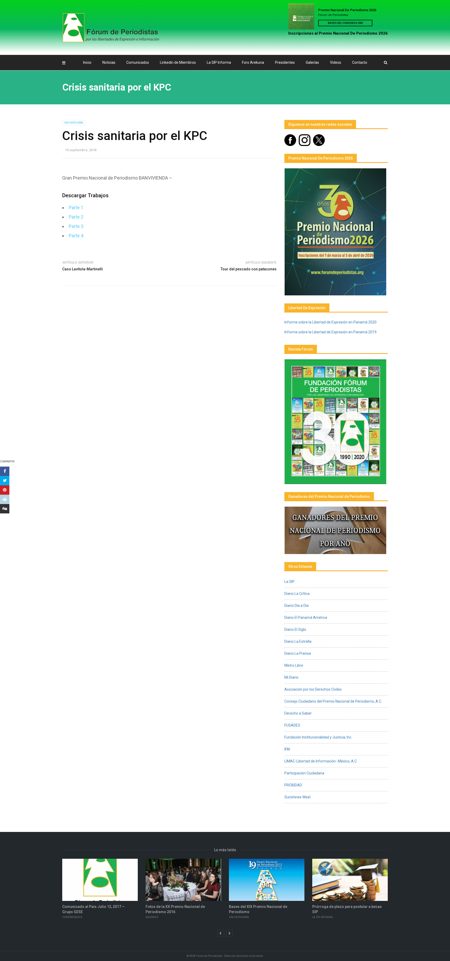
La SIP (289, 582)
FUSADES (292, 725)
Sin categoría (73, 122)
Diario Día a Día (296, 605)
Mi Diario (291, 677)
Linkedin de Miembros (178, 62)
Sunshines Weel (297, 797)
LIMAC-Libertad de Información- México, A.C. (321, 761)
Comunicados (137, 62)
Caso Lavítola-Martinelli (82, 269)
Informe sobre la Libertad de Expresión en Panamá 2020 (330, 322)
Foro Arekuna (253, 62)
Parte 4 (76, 235)
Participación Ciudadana (304, 773)
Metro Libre (293, 665)
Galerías (312, 62)
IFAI (287, 749)
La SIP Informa (219, 62)
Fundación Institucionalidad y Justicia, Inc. (318, 737)
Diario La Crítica (297, 593)
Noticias (108, 62)
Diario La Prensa (297, 653)
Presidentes (285, 62)
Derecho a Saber (298, 713)
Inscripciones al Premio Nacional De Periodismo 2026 (338, 33)
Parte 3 (76, 226)
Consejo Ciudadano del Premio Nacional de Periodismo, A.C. (333, 701)
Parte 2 (76, 217)
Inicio (87, 62)
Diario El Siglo (295, 629)
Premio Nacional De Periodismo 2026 (347, 10)
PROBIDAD (293, 785)
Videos (335, 62)
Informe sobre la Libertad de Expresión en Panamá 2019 (330, 332)
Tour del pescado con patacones (249, 269)
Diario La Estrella (297, 641)
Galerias (152, 917)
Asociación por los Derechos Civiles (313, 689)
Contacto (359, 62)
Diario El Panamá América (305, 617)
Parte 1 (76, 207)
